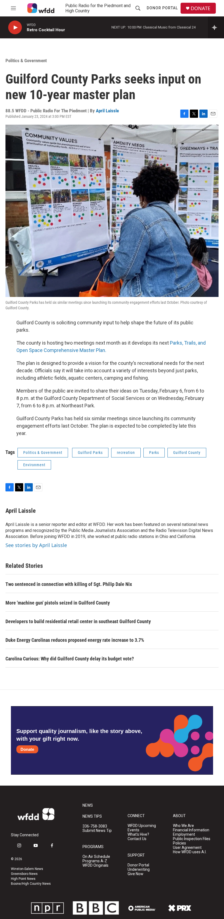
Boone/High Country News (31, 884)
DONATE (200, 8)
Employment (184, 834)
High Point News (23, 879)
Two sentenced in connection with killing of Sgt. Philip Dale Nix (68, 584)
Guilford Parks (90, 452)
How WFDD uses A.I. (190, 852)
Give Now (135, 874)
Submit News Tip (97, 831)
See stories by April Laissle (36, 545)
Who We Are (183, 826)
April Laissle (107, 110)
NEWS (87, 805)
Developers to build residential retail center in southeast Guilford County (78, 621)
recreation (126, 452)
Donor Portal (162, 8)
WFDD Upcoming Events (142, 828)
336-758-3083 (94, 826)
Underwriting (139, 870)
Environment (34, 465)
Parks (154, 452)
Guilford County (187, 452)
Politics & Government (26, 60)
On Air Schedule (96, 857)
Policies (179, 843)
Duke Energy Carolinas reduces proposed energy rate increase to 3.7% (74, 640)
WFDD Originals (95, 865)
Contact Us (137, 839)
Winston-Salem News (27, 869)
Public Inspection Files (191, 839)
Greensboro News (24, 874)
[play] (15, 27)
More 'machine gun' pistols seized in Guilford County (57, 603)
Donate (27, 749)
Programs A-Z (94, 861)
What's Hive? (138, 834)
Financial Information (191, 830)
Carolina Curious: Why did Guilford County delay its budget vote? (69, 659)
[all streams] (216, 27)
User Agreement (187, 848)
